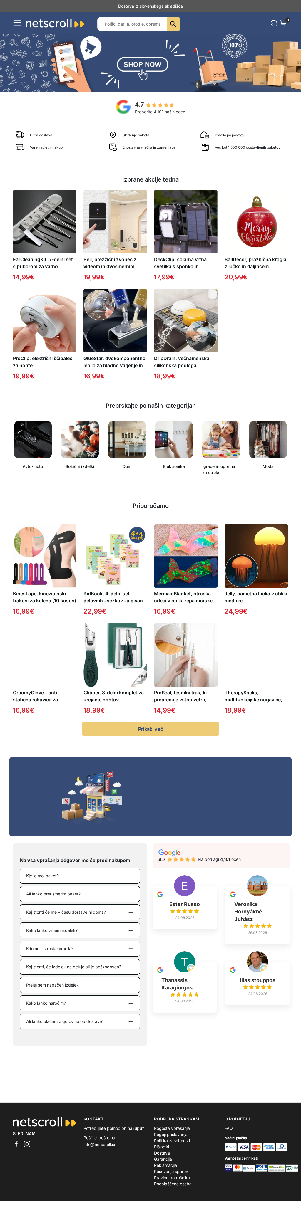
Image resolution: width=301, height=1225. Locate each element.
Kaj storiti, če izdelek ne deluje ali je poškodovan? (73, 972)
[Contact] (274, 29)
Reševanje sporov (171, 1177)
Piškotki (161, 1152)
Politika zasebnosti (172, 1146)
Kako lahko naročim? (46, 1009)
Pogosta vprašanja (172, 1134)
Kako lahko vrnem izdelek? (52, 936)
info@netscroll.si (99, 1150)
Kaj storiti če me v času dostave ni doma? (66, 918)
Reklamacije (165, 1171)
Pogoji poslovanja (171, 1140)
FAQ (229, 1134)
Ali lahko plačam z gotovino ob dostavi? (64, 1027)
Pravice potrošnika (172, 1183)
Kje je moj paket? (42, 881)
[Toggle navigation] (17, 29)
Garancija (163, 1165)
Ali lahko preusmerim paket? (53, 900)
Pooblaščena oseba (173, 1189)
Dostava (162, 1159)
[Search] (173, 30)
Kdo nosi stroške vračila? (49, 954)
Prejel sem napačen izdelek (52, 991)
